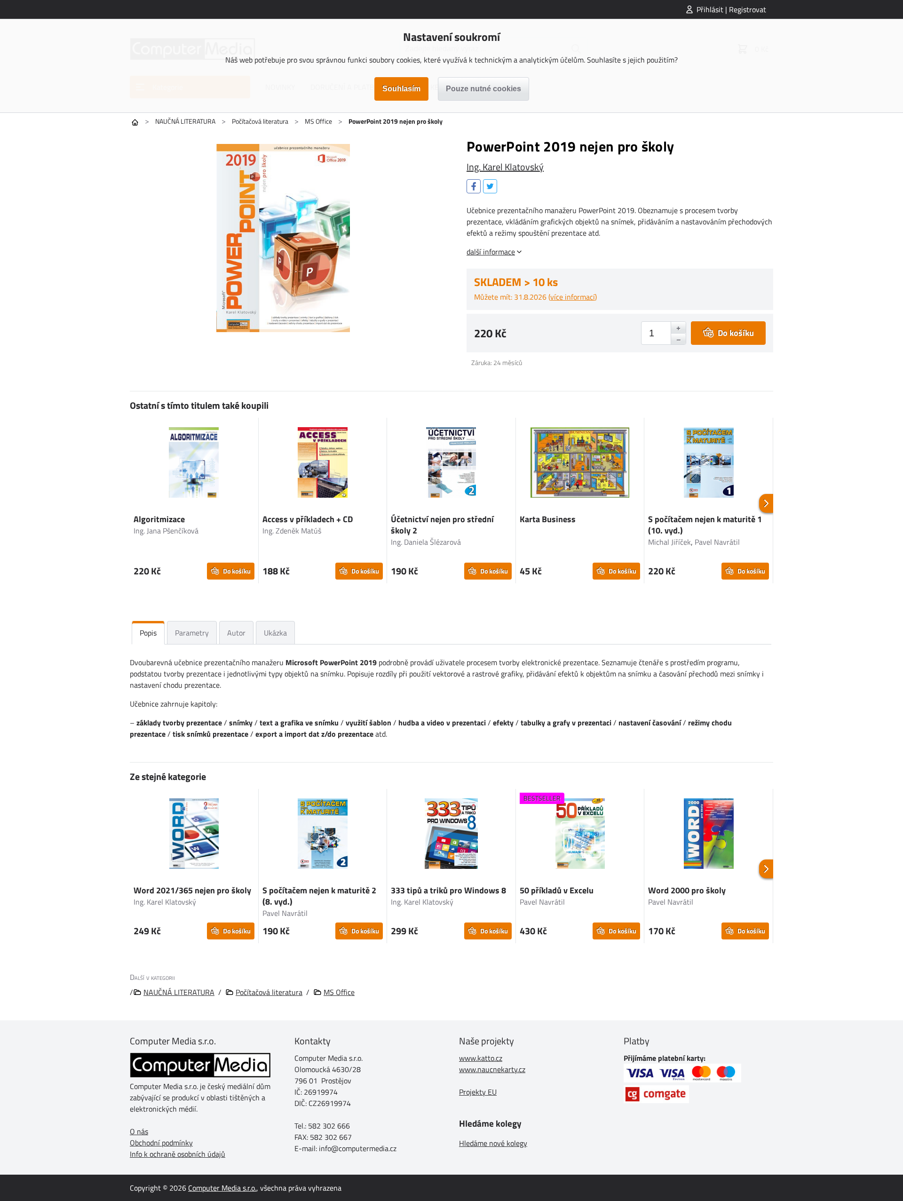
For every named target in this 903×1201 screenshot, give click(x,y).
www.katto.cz (480, 1058)
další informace (491, 251)
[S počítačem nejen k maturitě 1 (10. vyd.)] (708, 464)
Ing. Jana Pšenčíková (166, 530)
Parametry (192, 632)
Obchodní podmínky (161, 1142)
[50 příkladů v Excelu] (580, 835)
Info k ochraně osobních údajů (177, 1154)
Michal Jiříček (669, 542)
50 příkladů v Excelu (557, 890)
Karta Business (548, 519)
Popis (148, 632)
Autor (236, 632)
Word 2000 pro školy (687, 890)
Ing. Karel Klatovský (505, 166)
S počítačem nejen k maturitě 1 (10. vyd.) (705, 525)
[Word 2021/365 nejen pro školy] (194, 835)
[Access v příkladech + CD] (322, 464)
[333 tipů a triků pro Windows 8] (451, 835)
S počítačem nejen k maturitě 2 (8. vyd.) (319, 896)
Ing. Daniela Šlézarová (426, 542)
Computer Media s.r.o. (222, 1187)
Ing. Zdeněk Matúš (291, 530)
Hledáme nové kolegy (493, 1143)
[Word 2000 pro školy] (708, 835)
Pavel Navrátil (717, 542)
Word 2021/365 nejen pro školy (192, 890)
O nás (139, 1131)
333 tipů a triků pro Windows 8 (448, 890)
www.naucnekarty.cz (492, 1069)
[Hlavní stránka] (135, 122)
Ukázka (275, 632)
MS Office (318, 121)
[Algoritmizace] (194, 464)
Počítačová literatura (260, 121)
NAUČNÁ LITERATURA (185, 121)
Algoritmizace (159, 519)
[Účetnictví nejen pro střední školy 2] (451, 464)
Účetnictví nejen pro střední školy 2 (442, 525)
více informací (572, 296)
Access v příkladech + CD (307, 519)
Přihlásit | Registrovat (731, 9)
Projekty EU (478, 1092)
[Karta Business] (580, 464)
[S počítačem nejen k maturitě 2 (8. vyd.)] (322, 835)
